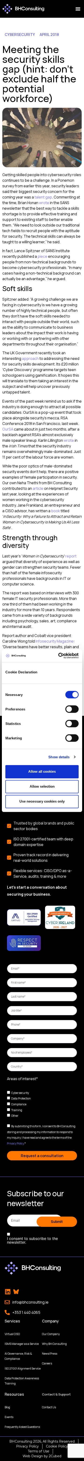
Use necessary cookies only (42, 801)
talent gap (43, 197)
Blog (7, 1407)
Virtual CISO (12, 1334)
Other (14, 1116)
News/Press (49, 1354)
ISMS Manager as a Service (22, 1344)
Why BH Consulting (54, 1344)
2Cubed (55, 1456)
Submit (57, 1221)
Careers (47, 1363)
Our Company (51, 1334)
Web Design (33, 1456)
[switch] (72, 709)
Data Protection (21, 1098)
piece (42, 256)
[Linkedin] (8, 1292)
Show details (59, 757)
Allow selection (42, 786)
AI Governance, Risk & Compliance (18, 1356)
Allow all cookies (42, 771)
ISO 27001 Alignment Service (23, 1369)
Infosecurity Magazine (54, 641)
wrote (44, 202)
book (55, 510)
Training (16, 1110)
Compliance (18, 1104)
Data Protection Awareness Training (22, 1380)
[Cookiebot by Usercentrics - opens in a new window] (59, 656)
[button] (78, 9)
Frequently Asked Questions (22, 1427)
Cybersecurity (20, 1093)
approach (30, 358)
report (71, 556)
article (38, 488)
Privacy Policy (15, 1143)
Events (9, 1417)
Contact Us (49, 1407)
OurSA (7, 429)
